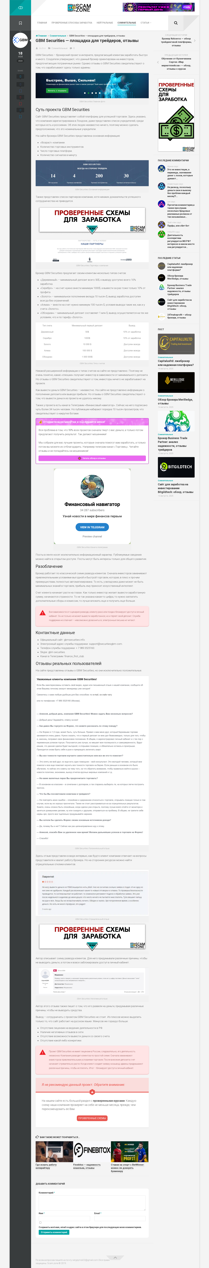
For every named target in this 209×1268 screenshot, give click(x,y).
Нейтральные (105, 23)
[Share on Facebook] (20, 87)
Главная (42, 23)
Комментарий (47, 1192)
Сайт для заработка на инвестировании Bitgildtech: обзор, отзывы (175, 488)
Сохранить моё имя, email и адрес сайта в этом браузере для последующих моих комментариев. (90, 1227)
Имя (42, 1213)
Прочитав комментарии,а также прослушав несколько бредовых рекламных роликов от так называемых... (180, 211)
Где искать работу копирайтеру (46, 1166)
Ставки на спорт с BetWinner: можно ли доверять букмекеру (127, 1168)
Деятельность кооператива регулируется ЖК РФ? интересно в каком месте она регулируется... (180, 241)
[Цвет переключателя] (20, 7)
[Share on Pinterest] (20, 100)
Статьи (145, 23)
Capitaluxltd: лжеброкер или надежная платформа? (180, 267)
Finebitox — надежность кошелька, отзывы (87, 1166)
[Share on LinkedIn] (20, 113)
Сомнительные (127, 23)
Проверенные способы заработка (72, 23)
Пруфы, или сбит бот (178, 225)
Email (97, 1213)
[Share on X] (20, 77)
